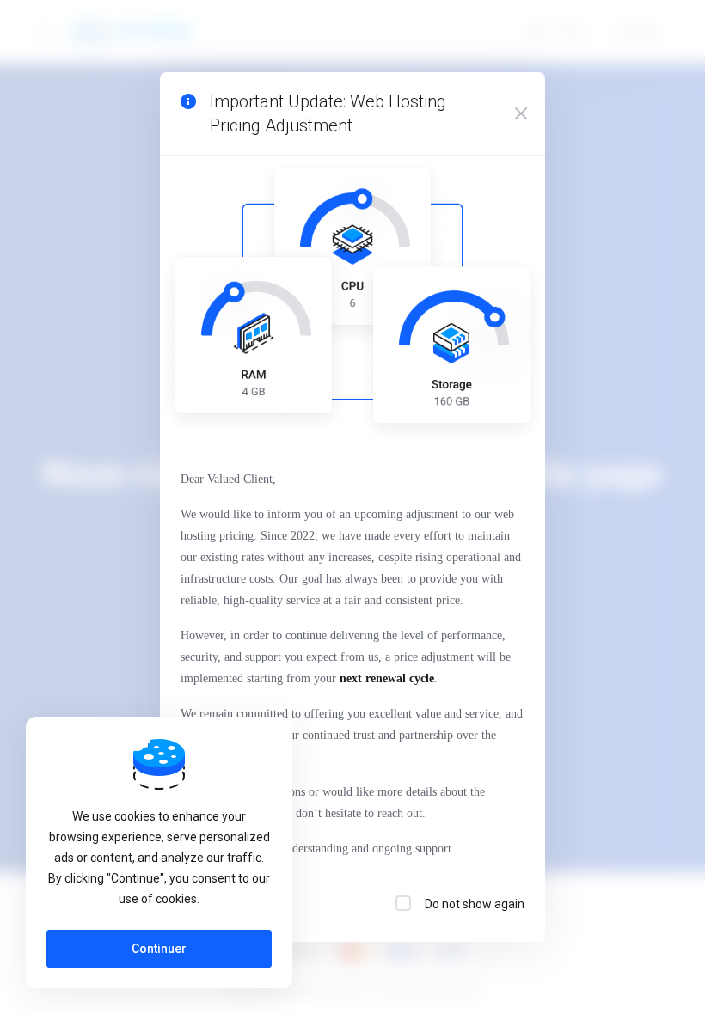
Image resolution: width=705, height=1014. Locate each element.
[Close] (521, 113)
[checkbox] (403, 903)
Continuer (159, 949)
